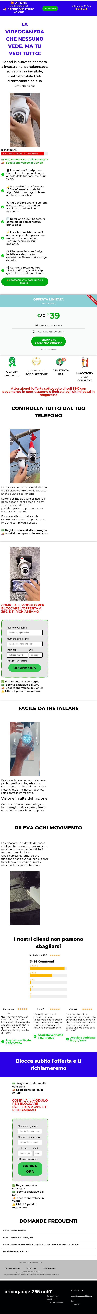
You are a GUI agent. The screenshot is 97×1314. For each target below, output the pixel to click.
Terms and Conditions (12, 1268)
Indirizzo (11, 649)
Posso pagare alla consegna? (18, 1237)
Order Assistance (49, 1268)
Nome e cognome (17, 627)
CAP (31, 649)
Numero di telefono (18, 638)
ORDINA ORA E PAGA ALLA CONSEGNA (48, 341)
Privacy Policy (31, 1268)
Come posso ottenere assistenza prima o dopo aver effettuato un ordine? (41, 1244)
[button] (48, 1230)
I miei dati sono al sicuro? (16, 1251)
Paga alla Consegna (18, 661)
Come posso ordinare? (14, 1230)
